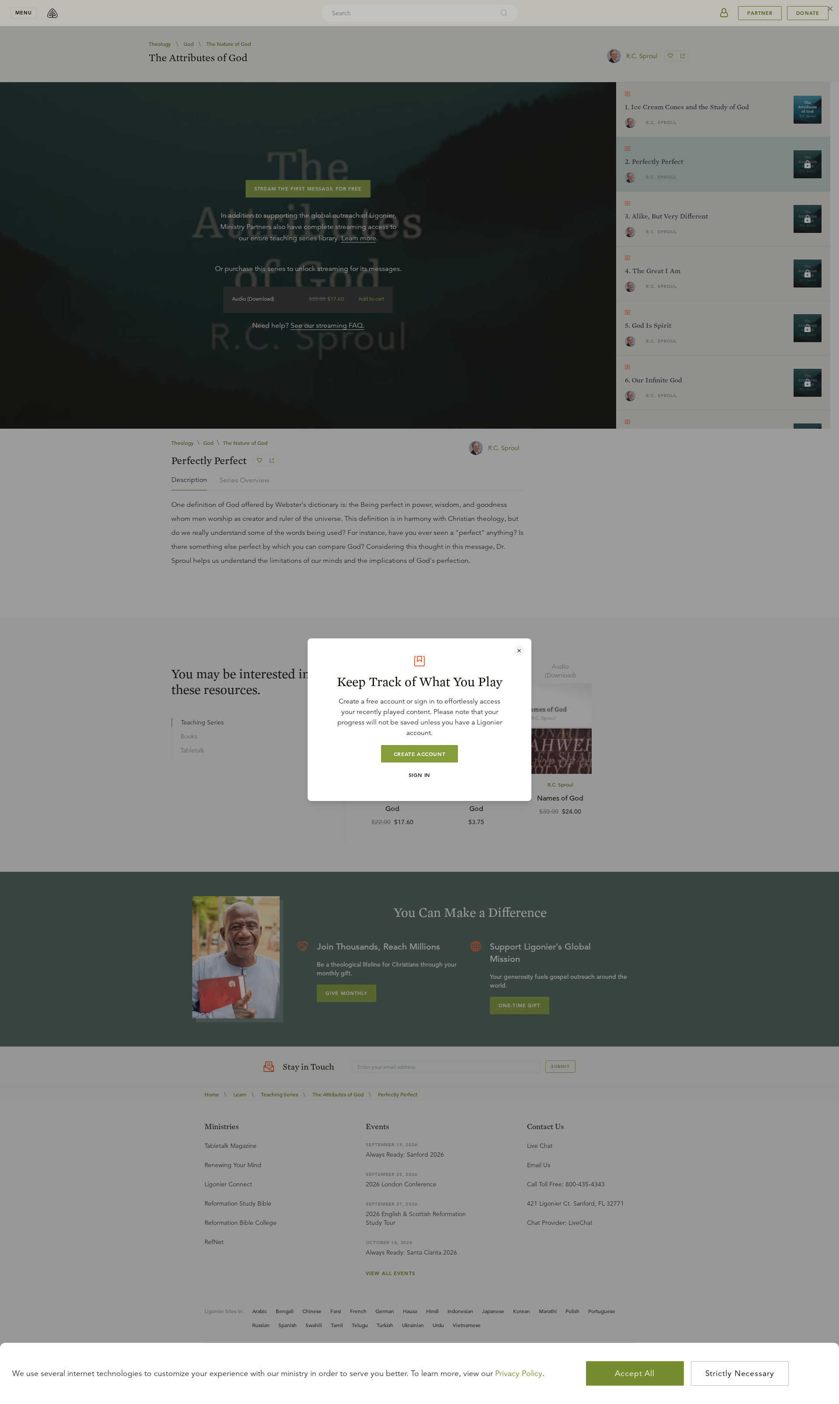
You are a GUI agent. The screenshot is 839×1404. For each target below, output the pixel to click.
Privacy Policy (518, 1373)
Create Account (419, 753)
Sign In (419, 774)
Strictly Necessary (739, 1373)
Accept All (635, 1373)
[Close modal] (519, 650)
